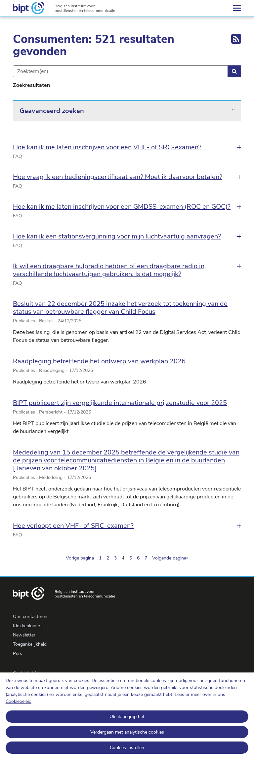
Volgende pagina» (170, 558)
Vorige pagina (80, 558)
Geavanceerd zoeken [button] (52, 110)
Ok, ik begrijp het (127, 716)
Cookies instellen (127, 747)
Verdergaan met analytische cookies (127, 732)
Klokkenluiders (28, 626)
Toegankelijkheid (30, 644)
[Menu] (237, 8)
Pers (17, 653)
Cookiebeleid (18, 701)
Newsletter (24, 635)
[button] (127, 147)
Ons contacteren (30, 616)
